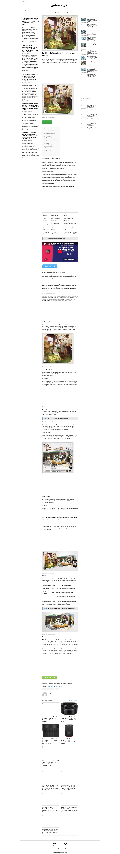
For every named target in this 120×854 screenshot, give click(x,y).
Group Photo (45, 688)
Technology (51, 12)
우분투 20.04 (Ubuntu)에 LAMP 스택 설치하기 (91, 110)
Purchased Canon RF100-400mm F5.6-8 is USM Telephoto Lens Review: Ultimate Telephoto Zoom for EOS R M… (50, 741)
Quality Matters (47, 147)
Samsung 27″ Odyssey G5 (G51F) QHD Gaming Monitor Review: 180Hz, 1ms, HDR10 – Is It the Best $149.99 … (30, 135)
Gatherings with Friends (50, 144)
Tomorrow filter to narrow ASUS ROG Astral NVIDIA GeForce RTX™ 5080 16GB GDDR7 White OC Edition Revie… (30, 21)
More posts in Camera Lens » (73, 700)
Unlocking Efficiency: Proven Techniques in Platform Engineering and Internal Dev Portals (92, 70)
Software (56, 688)
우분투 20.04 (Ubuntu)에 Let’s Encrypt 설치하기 (91, 101)
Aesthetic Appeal (49, 150)
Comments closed (26, 42)
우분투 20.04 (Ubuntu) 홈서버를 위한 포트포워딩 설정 (92, 115)
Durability (48, 149)
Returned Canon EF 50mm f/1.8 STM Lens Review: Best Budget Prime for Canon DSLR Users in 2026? (68, 719)
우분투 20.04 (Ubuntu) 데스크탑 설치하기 (92, 128)
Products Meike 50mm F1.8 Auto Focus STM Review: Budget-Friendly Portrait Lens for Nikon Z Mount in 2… (69, 741)
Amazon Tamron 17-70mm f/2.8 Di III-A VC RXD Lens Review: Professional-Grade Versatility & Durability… (50, 719)
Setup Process (48, 136)
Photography (51, 688)
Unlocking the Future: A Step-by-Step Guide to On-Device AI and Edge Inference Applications (92, 26)
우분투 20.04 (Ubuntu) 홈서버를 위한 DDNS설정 (92, 119)
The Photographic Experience (51, 137)
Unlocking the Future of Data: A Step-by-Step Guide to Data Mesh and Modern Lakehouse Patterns (92, 39)
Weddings (47, 143)
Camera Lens (50, 686)
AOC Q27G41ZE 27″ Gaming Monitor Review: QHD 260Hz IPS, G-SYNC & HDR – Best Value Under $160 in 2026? (30, 49)
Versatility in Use (47, 140)
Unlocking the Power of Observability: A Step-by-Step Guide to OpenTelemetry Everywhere (92, 51)
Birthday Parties (49, 142)
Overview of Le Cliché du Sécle (50, 130)
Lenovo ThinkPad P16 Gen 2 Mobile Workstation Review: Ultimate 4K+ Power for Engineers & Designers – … (30, 77)
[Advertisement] (30, 168)
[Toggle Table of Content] (57, 129)
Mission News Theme (56, 852)
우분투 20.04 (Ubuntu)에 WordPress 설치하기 (91, 106)
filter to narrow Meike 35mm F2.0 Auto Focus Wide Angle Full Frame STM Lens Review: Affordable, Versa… (50, 763)
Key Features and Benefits (50, 133)
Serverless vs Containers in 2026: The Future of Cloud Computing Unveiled (92, 57)
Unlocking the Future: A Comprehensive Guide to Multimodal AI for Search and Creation (92, 20)
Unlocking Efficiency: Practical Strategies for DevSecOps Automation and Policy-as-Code (91, 63)
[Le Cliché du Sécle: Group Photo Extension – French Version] (58, 114)
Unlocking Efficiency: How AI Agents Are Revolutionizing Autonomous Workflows (92, 32)
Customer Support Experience (51, 151)
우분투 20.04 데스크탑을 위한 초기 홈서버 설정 (92, 124)
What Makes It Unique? (50, 132)
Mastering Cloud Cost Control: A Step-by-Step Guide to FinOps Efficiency (92, 75)
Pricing (45, 153)
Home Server (58, 12)
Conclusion (46, 154)
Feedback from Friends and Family (52, 139)
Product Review (67, 12)
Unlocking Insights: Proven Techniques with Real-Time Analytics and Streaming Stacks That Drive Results (92, 45)
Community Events (49, 146)
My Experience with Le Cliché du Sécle (51, 135)
